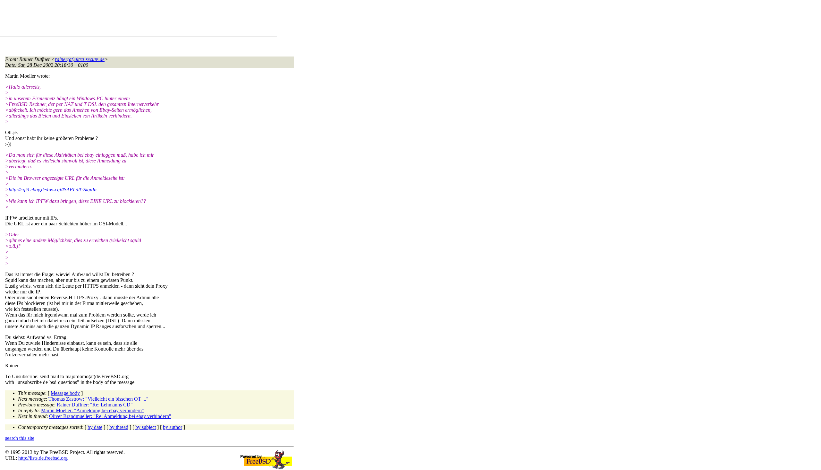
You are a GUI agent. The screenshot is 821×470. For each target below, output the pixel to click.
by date (95, 427)
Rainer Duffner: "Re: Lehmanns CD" (95, 404)
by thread (118, 427)
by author (172, 427)
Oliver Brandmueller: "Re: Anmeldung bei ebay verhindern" (110, 416)
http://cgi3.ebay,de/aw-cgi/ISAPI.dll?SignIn (53, 189)
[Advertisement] (122, 19)
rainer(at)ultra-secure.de (80, 59)
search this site (19, 438)
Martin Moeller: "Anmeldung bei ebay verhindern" (92, 410)
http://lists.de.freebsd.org (43, 458)
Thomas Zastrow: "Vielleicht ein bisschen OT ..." (98, 399)
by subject (145, 427)
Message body (65, 393)
